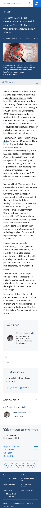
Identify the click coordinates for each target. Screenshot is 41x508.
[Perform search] (30, 3)
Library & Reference (27, 490)
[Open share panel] (37, 82)
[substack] (28, 465)
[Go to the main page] (12, 3)
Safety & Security (9, 485)
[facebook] (12, 465)
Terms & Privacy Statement (25, 485)
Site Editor (23, 475)
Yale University (8, 490)
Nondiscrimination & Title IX (27, 480)
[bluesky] (6, 465)
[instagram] (17, 465)
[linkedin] (22, 465)
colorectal (30, 94)
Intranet (6, 475)
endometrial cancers (16, 98)
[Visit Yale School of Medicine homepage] (20, 430)
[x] (33, 465)
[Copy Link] (36, 400)
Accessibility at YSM (10, 479)
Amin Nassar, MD (24, 203)
